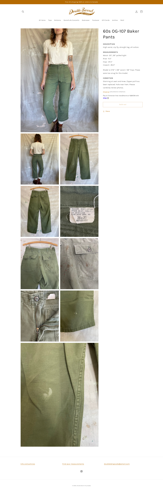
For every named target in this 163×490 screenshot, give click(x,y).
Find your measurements (73, 464)
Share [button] (108, 111)
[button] (23, 11)
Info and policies (28, 464)
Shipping (106, 91)
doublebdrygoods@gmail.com (117, 464)
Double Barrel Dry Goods (84, 485)
